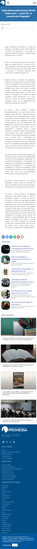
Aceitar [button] (15, 545)
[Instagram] (6, 442)
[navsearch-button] (8, 3)
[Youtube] (3, 442)
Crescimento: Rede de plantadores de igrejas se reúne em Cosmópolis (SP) (17, 420)
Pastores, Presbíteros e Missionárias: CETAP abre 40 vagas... (21, 259)
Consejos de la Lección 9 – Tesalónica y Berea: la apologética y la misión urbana (18, 365)
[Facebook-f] (10, 442)
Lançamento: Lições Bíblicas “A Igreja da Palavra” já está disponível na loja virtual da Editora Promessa (18, 393)
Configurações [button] (7, 545)
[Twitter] (13, 442)
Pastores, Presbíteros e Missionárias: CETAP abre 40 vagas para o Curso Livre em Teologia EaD (18, 338)
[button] (3, 236)
